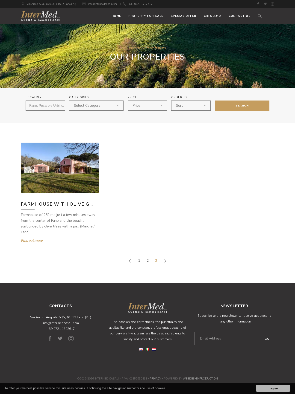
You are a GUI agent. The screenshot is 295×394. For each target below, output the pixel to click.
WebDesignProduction (200, 378)
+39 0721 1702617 (141, 4)
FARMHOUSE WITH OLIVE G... (57, 204)
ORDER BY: (180, 97)
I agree (273, 388)
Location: (34, 97)
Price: (133, 97)
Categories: (79, 97)
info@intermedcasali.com (102, 4)
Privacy (155, 378)
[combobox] (96, 106)
